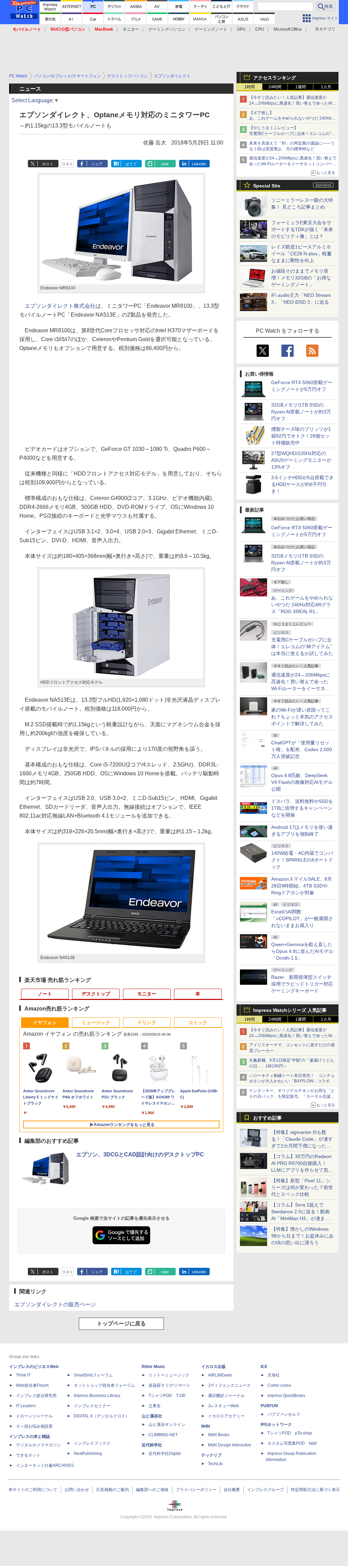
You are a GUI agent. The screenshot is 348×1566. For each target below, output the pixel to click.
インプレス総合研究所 (36, 1395)
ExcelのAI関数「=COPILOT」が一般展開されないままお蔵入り (302, 918)
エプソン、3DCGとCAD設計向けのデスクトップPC (140, 1154)
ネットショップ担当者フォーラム (104, 1385)
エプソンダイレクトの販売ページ (55, 1304)
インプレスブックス (92, 1443)
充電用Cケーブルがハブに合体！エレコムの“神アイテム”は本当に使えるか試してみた (302, 646)
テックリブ (211, 1455)
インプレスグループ (265, 1489)
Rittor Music (153, 1366)
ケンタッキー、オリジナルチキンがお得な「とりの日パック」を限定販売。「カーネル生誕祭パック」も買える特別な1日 (292, 1096)
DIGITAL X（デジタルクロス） (101, 1416)
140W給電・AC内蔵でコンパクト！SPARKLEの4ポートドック (302, 859)
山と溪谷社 (152, 1416)
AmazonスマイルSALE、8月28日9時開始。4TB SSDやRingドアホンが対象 (301, 885)
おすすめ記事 (267, 1118)
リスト (67, 164)
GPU (241, 29)
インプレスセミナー (92, 1405)
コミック (197, 1022)
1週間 (300, 87)
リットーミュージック (169, 1375)
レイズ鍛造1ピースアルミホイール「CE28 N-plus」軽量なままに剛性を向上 (301, 253)
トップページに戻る (121, 1323)
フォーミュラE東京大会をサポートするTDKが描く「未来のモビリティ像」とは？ (302, 229)
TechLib (215, 1463)
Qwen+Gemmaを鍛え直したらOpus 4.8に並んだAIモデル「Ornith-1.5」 (302, 951)
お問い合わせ (77, 1489)
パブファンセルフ (283, 1414)
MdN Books (218, 1434)
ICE (264, 1366)
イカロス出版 (213, 1366)
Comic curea (279, 1385)
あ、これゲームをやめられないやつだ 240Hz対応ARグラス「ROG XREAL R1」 (302, 604)
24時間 (274, 87)
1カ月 (326, 87)
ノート (45, 994)
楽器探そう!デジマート (169, 1385)
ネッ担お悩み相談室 (34, 1426)
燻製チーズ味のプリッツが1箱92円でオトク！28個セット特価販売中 (301, 435)
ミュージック (96, 1022)
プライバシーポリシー (196, 1489)
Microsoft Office (288, 29)
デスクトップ (96, 994)
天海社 (273, 1375)
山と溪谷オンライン (167, 1424)
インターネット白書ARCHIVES (45, 1465)
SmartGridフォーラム (93, 1375)
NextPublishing (88, 1453)
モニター (131, 29)
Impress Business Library (97, 1395)
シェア (97, 164)
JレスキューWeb (223, 1405)
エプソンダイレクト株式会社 (60, 306)
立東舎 (155, 1405)
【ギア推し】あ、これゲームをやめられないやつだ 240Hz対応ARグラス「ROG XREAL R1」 (292, 118)
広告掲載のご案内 (112, 1489)
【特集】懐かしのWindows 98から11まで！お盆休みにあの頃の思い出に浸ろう (302, 1235)
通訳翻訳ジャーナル (226, 1395)
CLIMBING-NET (163, 1434)
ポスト (47, 164)
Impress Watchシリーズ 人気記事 (290, 1010)
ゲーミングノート (211, 29)
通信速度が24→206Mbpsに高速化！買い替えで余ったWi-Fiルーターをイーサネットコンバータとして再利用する (292, 164)
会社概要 (232, 1489)
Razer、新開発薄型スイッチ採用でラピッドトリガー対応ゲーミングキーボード (302, 983)
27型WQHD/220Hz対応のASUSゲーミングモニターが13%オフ (301, 460)
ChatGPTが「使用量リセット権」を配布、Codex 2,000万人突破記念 (301, 749)
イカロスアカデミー (226, 1416)
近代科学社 (152, 1445)
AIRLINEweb (220, 1375)
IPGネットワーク (276, 1424)
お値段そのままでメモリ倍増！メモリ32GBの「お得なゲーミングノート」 (301, 277)
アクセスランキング (274, 77)
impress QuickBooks (286, 1395)
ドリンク (146, 1022)
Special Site (266, 185)
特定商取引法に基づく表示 (315, 1489)
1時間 (249, 87)
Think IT (23, 1375)
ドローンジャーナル (34, 1416)
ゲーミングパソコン (167, 29)
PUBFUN (269, 1405)
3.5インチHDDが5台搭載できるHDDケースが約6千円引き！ (302, 484)
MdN (205, 1426)
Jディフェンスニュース (229, 1385)
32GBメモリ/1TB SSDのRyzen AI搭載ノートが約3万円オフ (301, 411)
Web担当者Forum (32, 1385)
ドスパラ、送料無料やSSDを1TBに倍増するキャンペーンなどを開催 (302, 808)
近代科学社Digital (165, 1453)
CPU (259, 29)
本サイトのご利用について (32, 1489)
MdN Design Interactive (229, 1445)
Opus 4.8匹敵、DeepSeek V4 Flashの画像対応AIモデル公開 (302, 782)
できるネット (28, 1455)
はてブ (131, 164)
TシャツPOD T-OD (167, 1395)
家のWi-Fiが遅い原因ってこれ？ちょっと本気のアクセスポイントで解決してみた (302, 716)
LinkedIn (199, 164)
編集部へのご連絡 (152, 1489)
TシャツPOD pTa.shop (289, 1433)
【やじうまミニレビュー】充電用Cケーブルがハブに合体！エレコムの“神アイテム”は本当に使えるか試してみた (292, 133)
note (165, 164)
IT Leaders (26, 1405)
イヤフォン (45, 1022)
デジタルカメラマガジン (38, 1445)
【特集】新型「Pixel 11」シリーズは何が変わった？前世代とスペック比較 (302, 1187)
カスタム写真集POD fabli (292, 1443)
